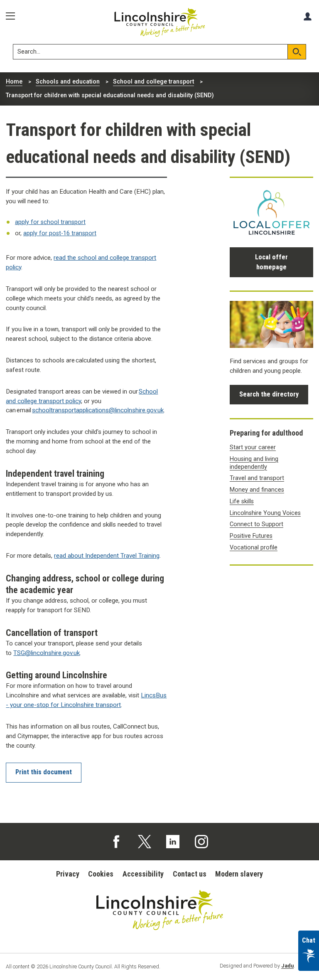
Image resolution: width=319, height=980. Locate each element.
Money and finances (257, 489)
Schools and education (68, 81)
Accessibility (143, 873)
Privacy (67, 873)
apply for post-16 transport (59, 233)
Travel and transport (257, 478)
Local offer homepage (271, 262)
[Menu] (13, 16)
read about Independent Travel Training (107, 555)
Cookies (100, 873)
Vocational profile (253, 547)
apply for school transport (50, 222)
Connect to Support (256, 524)
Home (14, 81)
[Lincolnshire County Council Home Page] (159, 22)
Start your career (253, 447)
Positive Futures (251, 535)
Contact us (189, 873)
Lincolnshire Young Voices (265, 513)
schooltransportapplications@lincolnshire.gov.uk (98, 410)
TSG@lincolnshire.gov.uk (46, 653)
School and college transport (153, 81)
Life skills (242, 501)
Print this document (43, 772)
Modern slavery (239, 873)
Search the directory (269, 394)
